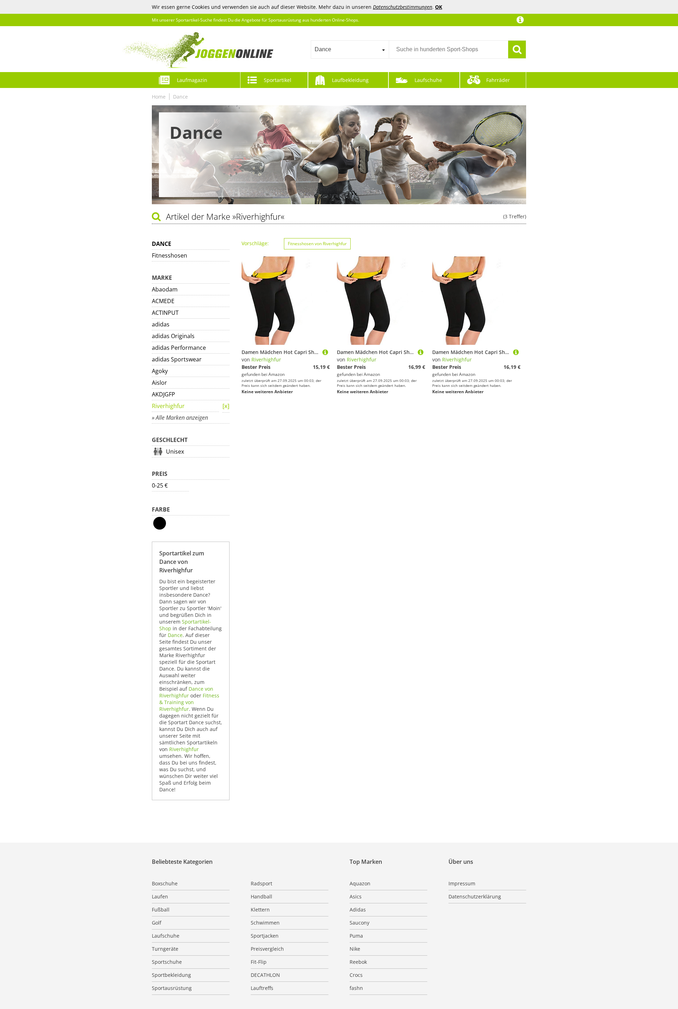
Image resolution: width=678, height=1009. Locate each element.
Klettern (260, 909)
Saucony (359, 922)
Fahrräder (498, 80)
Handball (261, 896)
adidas (161, 324)
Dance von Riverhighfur (186, 692)
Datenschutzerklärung (474, 896)
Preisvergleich (267, 948)
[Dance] (226, 406)
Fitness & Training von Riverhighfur (189, 702)
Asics (356, 896)
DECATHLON (265, 975)
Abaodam (165, 289)
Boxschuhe (165, 883)
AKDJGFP (163, 394)
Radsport (261, 883)
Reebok (358, 961)
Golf (156, 922)
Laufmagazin (192, 80)
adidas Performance (179, 348)
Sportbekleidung (171, 975)
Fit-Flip (259, 961)
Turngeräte (165, 948)
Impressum (461, 883)
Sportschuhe (167, 961)
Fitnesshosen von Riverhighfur (317, 244)
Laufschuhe (428, 80)
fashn (356, 988)
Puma (356, 935)
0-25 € (160, 485)
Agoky (160, 371)
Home (159, 96)
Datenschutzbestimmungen (402, 7)
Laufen (160, 896)
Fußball (161, 909)
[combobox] (350, 49)
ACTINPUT (165, 313)
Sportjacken (265, 935)
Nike (355, 948)
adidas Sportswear (177, 359)
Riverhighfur (168, 406)
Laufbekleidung (350, 80)
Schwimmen (265, 922)
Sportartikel (277, 80)
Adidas (358, 909)
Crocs (356, 975)
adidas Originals (173, 336)
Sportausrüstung (172, 988)
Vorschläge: (255, 243)
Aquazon (360, 883)
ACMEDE (163, 301)
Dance (180, 96)
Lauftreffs (262, 988)
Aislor (159, 383)
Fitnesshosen (169, 255)
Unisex (175, 451)
